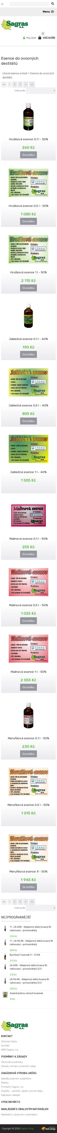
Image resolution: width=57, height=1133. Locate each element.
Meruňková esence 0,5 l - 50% (28, 805)
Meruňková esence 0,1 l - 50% (28, 738)
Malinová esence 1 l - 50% (28, 672)
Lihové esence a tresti (15, 73)
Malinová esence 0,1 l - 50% (28, 538)
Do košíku (28, 154)
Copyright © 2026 (18, 1128)
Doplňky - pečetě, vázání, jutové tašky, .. (23, 1091)
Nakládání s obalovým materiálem (24, 1109)
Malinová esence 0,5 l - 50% (28, 605)
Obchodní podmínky (12, 1062)
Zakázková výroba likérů (18, 1073)
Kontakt (7, 1036)
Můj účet (31, 37)
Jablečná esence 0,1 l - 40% (28, 339)
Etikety (5, 1082)
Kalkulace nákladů (10, 1095)
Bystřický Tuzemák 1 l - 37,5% (25, 955)
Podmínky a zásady (14, 1056)
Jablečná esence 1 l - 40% (28, 472)
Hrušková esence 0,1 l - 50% (28, 139)
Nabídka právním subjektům (16, 1078)
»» (32, 84)
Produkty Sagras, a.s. (12, 1086)
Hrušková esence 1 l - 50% (28, 272)
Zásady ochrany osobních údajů (18, 1066)
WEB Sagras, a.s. (10, 1049)
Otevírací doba (9, 1041)
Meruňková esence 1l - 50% (28, 871)
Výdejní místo (10, 1101)
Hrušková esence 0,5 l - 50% (28, 206)
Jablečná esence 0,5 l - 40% (28, 405)
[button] (48, 11)
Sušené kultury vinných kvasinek (26, 993)
